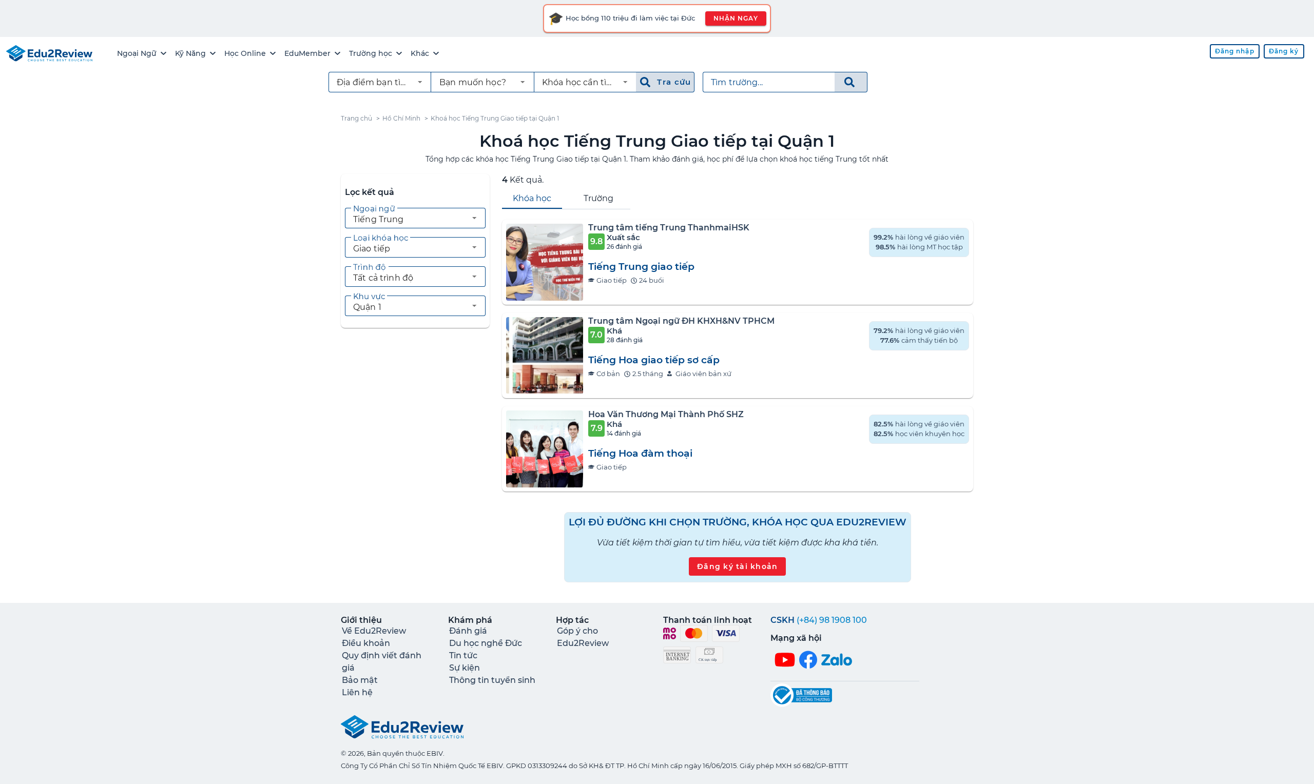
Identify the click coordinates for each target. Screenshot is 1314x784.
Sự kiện (464, 668)
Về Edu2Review (374, 631)
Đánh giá (468, 631)
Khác (420, 53)
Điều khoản (366, 643)
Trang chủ (356, 118)
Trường (598, 198)
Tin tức (463, 655)
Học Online (245, 53)
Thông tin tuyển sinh (492, 680)
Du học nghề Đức (485, 643)
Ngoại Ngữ (137, 53)
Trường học (370, 53)
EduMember (307, 53)
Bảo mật (360, 680)
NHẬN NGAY (735, 18)
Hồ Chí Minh (401, 118)
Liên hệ (357, 692)
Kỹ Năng (190, 53)
